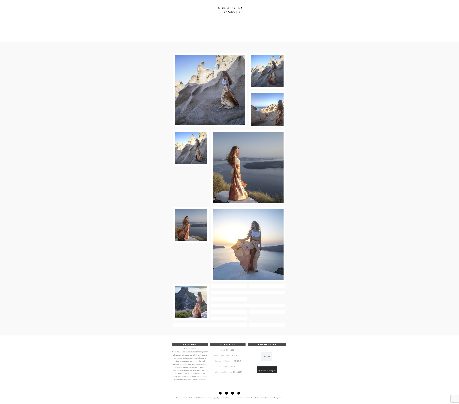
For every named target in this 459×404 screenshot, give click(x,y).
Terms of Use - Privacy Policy (245, 398)
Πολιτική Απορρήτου (227, 398)
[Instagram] (232, 394)
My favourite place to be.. (223, 372)
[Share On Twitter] (264, 299)
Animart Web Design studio (274, 398)
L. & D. (223, 350)
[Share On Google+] (278, 299)
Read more (202, 380)
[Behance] (238, 394)
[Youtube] (226, 394)
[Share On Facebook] (256, 299)
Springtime (223, 366)
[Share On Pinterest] (271, 299)
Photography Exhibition (223, 355)
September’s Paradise (223, 361)
